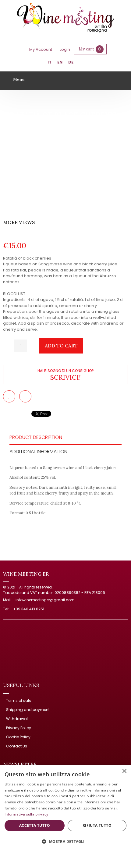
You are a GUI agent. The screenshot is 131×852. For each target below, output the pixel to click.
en (59, 62)
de (70, 62)
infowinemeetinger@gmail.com (45, 599)
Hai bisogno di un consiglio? (65, 374)
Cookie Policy (18, 737)
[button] (65, 841)
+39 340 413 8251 (28, 609)
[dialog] (65, 808)
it (49, 62)
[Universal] (65, 18)
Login (65, 49)
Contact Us (16, 746)
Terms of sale (18, 700)
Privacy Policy (18, 727)
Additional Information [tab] (38, 451)
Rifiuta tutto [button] (97, 825)
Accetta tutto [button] (34, 825)
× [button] (124, 771)
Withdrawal (17, 718)
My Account (40, 49)
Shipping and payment (28, 709)
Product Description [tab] (35, 437)
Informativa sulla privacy (26, 814)
